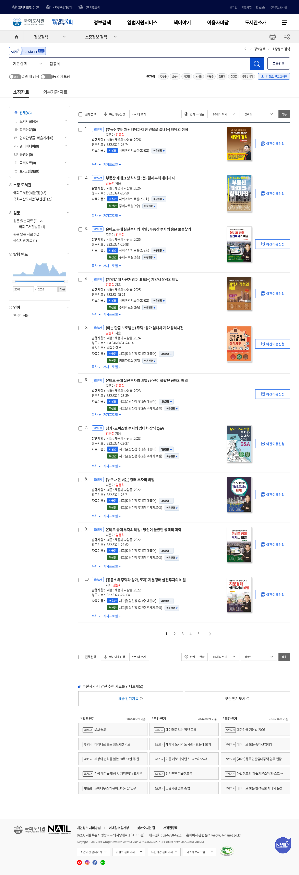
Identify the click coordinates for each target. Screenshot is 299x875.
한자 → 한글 (197, 114)
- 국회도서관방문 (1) (31, 226)
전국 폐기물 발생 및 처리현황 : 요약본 (113, 773)
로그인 (233, 7)
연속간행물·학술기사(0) (36, 137)
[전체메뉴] (284, 22)
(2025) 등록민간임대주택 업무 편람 (254, 758)
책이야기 (182, 22)
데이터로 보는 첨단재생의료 (107, 744)
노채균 (198, 76)
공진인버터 (247, 76)
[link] (272, 143)
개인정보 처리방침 (89, 827)
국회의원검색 (92, 7)
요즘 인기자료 (128, 698)
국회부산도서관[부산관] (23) (32, 198)
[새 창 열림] (227, 851)
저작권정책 (170, 827)
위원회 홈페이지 (125, 852)
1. (86, 129)
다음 (210, 634)
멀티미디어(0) (29, 146)
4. (86, 279)
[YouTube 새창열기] (80, 861)
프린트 (273, 37)
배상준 (187, 76)
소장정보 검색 (96, 37)
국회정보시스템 (196, 852)
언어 (16, 307)
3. (86, 228)
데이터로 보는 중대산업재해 (249, 744)
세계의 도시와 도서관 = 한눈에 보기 (183, 744)
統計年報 (95, 729)
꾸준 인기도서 (235, 698)
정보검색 (102, 22)
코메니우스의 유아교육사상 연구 (110, 788)
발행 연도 (20, 254)
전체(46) (26, 112)
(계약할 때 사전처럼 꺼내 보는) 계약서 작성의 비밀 (142, 282)
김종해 (222, 76)
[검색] (257, 64)
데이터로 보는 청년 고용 (175, 729)
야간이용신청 (117, 114)
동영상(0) (26, 154)
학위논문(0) (28, 129)
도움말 (141, 699)
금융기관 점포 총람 (172, 788)
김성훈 (233, 76)
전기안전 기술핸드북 (173, 773)
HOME (16, 37)
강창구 (163, 76)
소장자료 (21, 91)
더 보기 (141, 114)
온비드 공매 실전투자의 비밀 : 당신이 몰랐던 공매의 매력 (147, 383)
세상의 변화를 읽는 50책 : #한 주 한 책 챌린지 (113, 760)
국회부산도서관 (278, 7)
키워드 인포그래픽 (277, 76)
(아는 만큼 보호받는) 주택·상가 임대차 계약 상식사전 (144, 330)
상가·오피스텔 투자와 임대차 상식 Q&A (135, 430)
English (260, 7)
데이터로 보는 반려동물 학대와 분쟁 (254, 788)
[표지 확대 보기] (239, 143)
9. (86, 529)
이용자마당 (218, 22)
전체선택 (90, 114)
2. (86, 177)
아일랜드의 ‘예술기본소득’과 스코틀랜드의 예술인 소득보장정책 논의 (255, 775)
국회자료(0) (28, 162)
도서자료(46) (29, 121)
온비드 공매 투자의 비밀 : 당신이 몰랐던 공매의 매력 (143, 532)
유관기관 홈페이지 (162, 852)
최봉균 (210, 76)
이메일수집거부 (119, 827)
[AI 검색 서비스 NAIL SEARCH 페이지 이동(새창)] (27, 51)
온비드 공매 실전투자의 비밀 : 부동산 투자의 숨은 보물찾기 (148, 231)
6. (86, 380)
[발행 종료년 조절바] (66, 282)
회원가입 (247, 7)
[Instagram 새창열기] (87, 861)
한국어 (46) (21, 315)
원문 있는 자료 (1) (25, 220)
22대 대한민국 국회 (28, 7)
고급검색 (279, 63)
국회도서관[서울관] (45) (29, 192)
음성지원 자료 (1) (25, 240)
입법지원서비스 (142, 22)
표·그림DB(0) (29, 171)
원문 (16, 213)
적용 (284, 114)
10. (86, 579)
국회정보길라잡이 (62, 7)
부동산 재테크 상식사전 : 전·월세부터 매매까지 (140, 180)
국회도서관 (28, 22)
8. (86, 479)
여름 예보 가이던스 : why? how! (181, 758)
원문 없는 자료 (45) (26, 234)
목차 (96, 164)
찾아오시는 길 (146, 827)
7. (86, 427)
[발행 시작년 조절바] (13, 282)
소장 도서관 (22, 185)
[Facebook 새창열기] (95, 861)
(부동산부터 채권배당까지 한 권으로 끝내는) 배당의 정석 (147, 132)
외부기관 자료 (55, 91)
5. (86, 327)
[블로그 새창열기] (102, 861)
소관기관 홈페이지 (91, 852)
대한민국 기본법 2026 (245, 729)
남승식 (175, 76)
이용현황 (157, 150)
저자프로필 (112, 164)
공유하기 (287, 37)
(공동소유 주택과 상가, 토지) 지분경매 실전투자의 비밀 (146, 582)
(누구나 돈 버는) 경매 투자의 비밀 (130, 482)
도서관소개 (255, 22)
